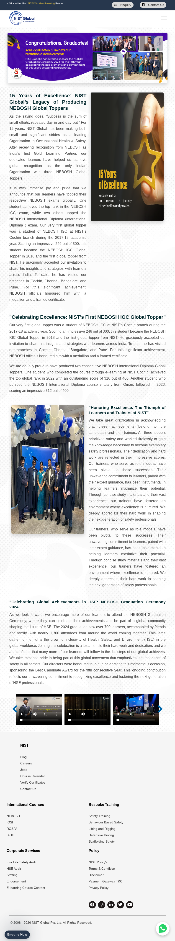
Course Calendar (32, 776)
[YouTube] (129, 904)
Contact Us (155, 5)
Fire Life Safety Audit (21, 862)
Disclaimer (96, 875)
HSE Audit (14, 868)
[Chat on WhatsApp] (163, 929)
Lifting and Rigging (102, 828)
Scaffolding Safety (102, 841)
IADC (10, 835)
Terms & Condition (102, 868)
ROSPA (12, 828)
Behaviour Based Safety (106, 822)
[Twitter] (120, 904)
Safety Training (99, 816)
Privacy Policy (98, 888)
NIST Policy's (98, 862)
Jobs (23, 769)
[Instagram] (101, 904)
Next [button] (160, 708)
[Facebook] (92, 904)
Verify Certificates (32, 782)
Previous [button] (14, 708)
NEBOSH (13, 816)
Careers (26, 763)
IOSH (10, 822)
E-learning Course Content (26, 888)
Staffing (12, 875)
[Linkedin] (111, 904)
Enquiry (125, 5)
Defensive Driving (101, 835)
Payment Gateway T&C (105, 881)
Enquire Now (17, 934)
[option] (39, 710)
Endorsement (16, 881)
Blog (23, 757)
